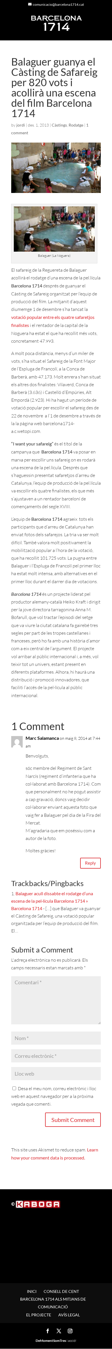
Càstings (59, 125)
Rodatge (76, 125)
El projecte (38, 1314)
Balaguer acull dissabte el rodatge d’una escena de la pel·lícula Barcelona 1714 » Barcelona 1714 (52, 901)
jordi (20, 125)
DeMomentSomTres (51, 1340)
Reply (90, 862)
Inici (31, 1291)
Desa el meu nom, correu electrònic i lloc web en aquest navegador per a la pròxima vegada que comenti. (53, 1096)
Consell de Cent (61, 1291)
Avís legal (69, 1314)
